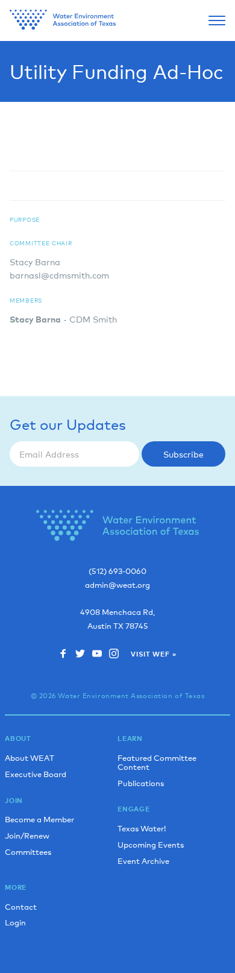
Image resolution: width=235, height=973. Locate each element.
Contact (21, 906)
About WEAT (29, 757)
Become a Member (39, 819)
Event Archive (143, 860)
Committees (28, 851)
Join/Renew (27, 835)
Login (15, 922)
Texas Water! (142, 828)
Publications (141, 783)
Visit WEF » (153, 654)
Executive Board (35, 774)
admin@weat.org (117, 585)
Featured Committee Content (157, 762)
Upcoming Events (151, 844)
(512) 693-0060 (117, 571)
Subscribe (183, 454)
